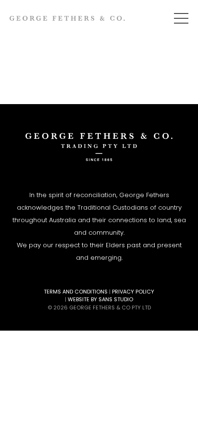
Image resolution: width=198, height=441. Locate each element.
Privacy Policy (133, 291)
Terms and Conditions (76, 291)
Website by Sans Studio (100, 299)
